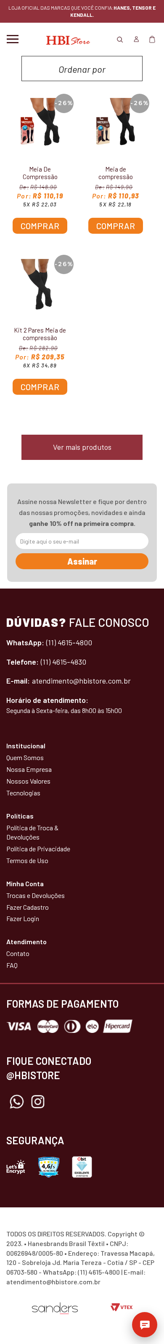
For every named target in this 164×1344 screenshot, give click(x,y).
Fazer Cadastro (27, 907)
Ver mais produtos (82, 447)
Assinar (82, 561)
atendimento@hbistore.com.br (81, 680)
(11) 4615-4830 (63, 661)
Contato (17, 953)
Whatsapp (16, 1101)
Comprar (40, 226)
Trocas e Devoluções (35, 895)
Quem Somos (25, 757)
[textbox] (82, 66)
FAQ (12, 965)
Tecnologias (23, 793)
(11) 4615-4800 (69, 642)
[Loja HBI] (66, 39)
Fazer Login (22, 918)
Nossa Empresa (29, 769)
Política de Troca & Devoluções (32, 832)
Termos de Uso (27, 860)
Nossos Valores (28, 781)
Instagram (37, 1101)
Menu (12, 39)
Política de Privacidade (38, 849)
